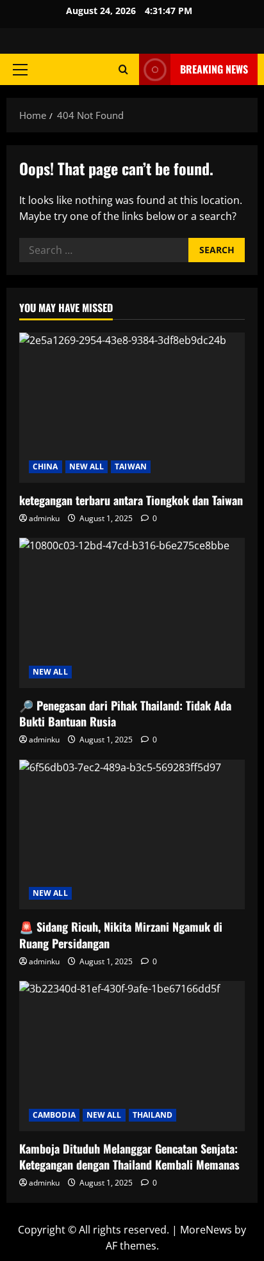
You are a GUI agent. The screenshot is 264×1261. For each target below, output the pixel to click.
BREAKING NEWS (214, 69)
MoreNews (206, 1230)
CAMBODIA (54, 1114)
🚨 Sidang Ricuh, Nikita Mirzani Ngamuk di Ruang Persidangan (120, 934)
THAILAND (153, 1114)
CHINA (45, 466)
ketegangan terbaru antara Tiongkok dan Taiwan (131, 500)
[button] (20, 69)
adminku (44, 518)
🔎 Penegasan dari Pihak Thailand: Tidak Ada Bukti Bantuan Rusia (125, 713)
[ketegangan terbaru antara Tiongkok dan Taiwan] (132, 408)
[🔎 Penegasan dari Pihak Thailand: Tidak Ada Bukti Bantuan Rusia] (132, 613)
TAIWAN (131, 466)
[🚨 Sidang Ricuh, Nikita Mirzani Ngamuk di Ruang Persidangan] (132, 835)
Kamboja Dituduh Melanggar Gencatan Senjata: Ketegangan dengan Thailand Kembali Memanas (129, 1156)
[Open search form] (123, 69)
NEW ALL (86, 466)
